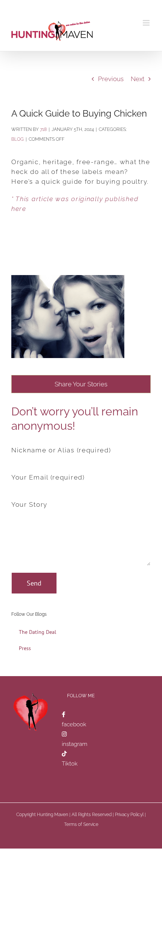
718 (43, 129)
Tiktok (70, 763)
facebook (74, 724)
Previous (111, 79)
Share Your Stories (81, 384)
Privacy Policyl (129, 814)
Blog (17, 139)
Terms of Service (81, 824)
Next (137, 79)
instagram (74, 744)
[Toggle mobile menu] (147, 23)
